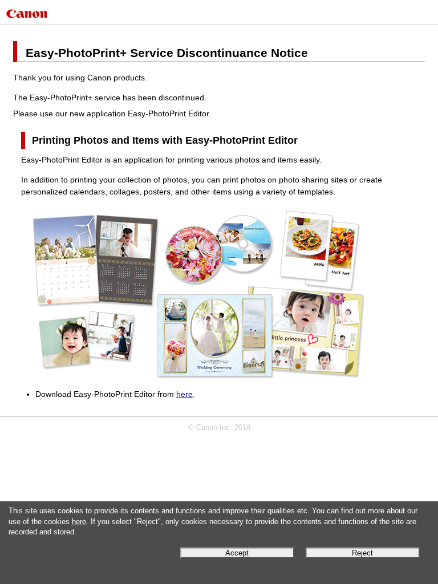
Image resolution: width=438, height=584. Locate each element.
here (79, 522)
